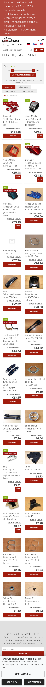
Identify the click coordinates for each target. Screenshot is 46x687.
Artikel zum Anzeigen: (23, 75)
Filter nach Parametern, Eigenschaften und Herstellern (22, 81)
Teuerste (8, 87)
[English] (41, 44)
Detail (40, 135)
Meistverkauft (11, 91)
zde (3, 667)
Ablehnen (12, 682)
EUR (20, 44)
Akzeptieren (34, 682)
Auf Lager (11, 66)
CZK (13, 44)
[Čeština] (35, 44)
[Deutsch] (28, 44)
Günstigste (23, 87)
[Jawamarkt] (11, 39)
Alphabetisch (28, 91)
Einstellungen (23, 674)
